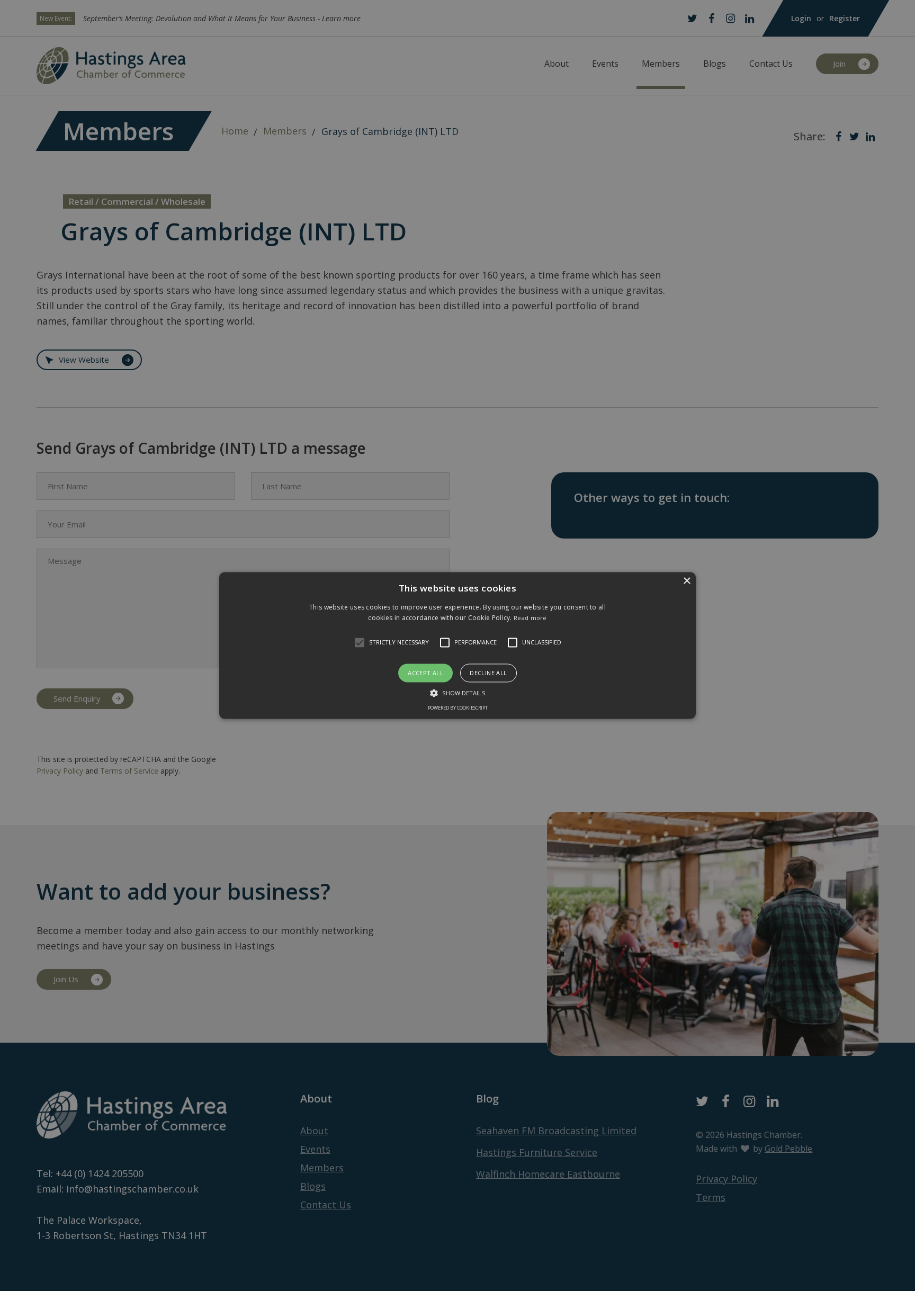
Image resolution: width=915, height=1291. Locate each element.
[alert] (457, 645)
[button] (359, 642)
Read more (530, 618)
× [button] (686, 581)
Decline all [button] (488, 673)
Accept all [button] (425, 673)
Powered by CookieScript (458, 708)
